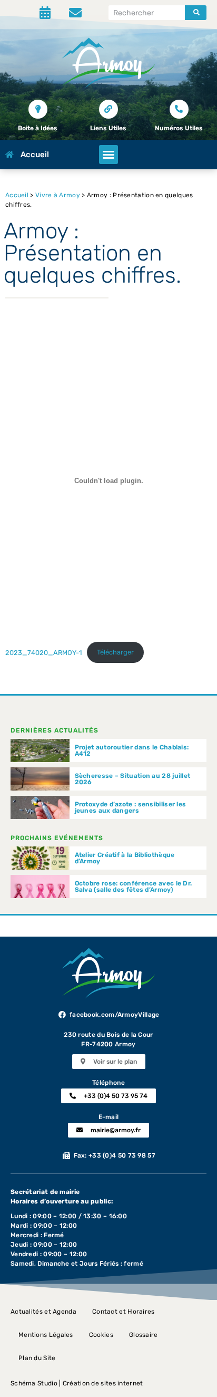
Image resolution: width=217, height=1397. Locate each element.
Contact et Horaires (123, 1311)
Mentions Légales (45, 1334)
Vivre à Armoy (57, 195)
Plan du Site (37, 1358)
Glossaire (143, 1334)
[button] (108, 154)
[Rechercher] (195, 12)
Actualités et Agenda (43, 1311)
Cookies (101, 1334)
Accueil (16, 195)
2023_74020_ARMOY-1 (43, 652)
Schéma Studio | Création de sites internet (77, 1383)
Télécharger (115, 652)
